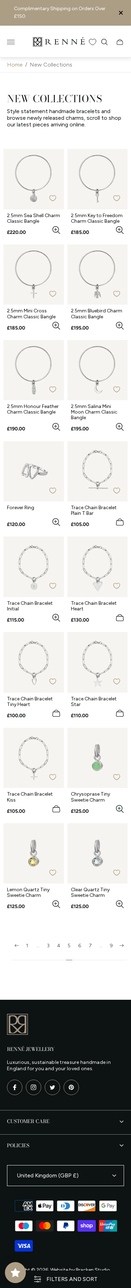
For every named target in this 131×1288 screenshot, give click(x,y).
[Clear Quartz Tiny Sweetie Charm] (97, 853)
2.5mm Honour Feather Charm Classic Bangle (33, 409)
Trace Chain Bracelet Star (94, 701)
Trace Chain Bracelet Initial (30, 606)
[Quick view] (56, 230)
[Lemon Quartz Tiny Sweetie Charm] (33, 853)
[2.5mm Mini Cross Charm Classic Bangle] (33, 274)
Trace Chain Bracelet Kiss (30, 797)
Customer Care (28, 1121)
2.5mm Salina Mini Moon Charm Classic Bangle (94, 412)
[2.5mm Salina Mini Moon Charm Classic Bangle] (97, 370)
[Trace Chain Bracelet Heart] (97, 566)
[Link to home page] (17, 1025)
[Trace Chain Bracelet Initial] (33, 566)
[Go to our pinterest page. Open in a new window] (71, 1087)
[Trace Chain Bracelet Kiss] (33, 758)
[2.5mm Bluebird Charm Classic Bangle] (97, 274)
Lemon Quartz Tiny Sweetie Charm (28, 892)
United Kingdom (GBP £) (48, 1175)
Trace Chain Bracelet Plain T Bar (94, 510)
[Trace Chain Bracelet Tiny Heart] (33, 662)
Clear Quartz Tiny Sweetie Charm (90, 892)
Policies (18, 1145)
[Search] (104, 42)
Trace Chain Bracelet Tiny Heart (30, 701)
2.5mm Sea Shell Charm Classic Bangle (33, 218)
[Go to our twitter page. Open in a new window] (52, 1087)
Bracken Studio (93, 1270)
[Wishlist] (92, 42)
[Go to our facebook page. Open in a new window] (14, 1087)
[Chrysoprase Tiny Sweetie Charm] (97, 758)
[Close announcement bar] (120, 12)
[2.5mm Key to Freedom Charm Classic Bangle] (97, 179)
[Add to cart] (120, 522)
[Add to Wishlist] (52, 198)
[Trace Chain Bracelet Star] (97, 662)
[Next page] (121, 951)
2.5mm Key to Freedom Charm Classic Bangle (97, 218)
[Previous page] (17, 951)
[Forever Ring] (33, 471)
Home (15, 64)
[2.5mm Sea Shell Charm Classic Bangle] (33, 179)
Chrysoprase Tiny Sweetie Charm (90, 797)
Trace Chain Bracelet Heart (94, 606)
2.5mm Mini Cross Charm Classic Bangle (31, 313)
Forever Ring (20, 508)
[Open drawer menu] (11, 42)
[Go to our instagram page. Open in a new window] (33, 1087)
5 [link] (69, 946)
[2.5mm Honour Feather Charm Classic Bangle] (33, 370)
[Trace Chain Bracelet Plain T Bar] (97, 471)
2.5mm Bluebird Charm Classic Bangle (96, 313)
